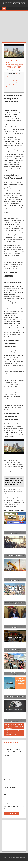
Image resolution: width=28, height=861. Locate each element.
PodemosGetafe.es (14, 3)
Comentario (8, 755)
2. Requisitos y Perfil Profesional (13, 80)
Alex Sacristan (12, 69)
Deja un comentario (17, 70)
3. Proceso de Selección (11, 83)
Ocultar (17, 73)
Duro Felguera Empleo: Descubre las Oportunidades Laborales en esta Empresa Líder (14, 726)
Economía (6, 70)
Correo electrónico (10, 787)
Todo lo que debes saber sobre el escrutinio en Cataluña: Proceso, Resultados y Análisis (12, 732)
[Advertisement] (14, 26)
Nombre (7, 780)
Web (5, 794)
